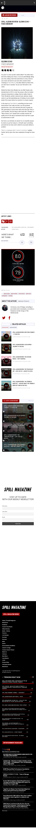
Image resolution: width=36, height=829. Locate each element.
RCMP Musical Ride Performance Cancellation (16, 769)
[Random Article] (5, 18)
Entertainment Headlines (8, 645)
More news (4, 810)
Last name (4, 511)
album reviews (14, 293)
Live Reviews (5, 635)
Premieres (4, 624)
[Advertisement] (18, 470)
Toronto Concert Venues (8, 649)
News (3, 641)
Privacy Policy (5, 662)
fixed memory (22, 293)
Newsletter (5, 622)
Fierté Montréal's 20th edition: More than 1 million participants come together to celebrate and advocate (17, 797)
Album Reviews (6, 290)
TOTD (3, 660)
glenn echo (28, 293)
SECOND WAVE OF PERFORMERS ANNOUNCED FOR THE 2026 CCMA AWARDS (17, 755)
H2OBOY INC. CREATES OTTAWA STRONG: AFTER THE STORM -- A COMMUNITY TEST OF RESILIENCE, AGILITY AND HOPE (17, 762)
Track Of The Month (7, 626)
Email (3, 517)
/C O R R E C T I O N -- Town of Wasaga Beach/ (16, 775)
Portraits (4, 639)
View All (30, 400)
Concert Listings (6, 647)
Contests (4, 654)
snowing (10, 295)
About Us (4, 652)
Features (4, 633)
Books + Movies (6, 631)
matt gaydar (4, 295)
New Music (5, 656)
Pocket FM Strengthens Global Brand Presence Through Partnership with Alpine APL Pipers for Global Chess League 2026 (16, 782)
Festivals (4, 637)
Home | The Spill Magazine (9, 620)
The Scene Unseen (6, 664)
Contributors (5, 658)
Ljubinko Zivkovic (23, 301)
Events (4, 643)
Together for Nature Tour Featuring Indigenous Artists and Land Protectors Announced (16, 789)
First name (4, 506)
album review (7, 293)
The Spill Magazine (15, 670)
